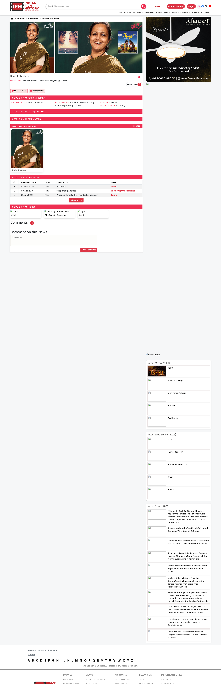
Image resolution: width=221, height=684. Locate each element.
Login (191, 6)
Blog (207, 12)
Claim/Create (175, 6)
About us (166, 679)
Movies (127, 12)
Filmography (37, 90)
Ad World (175, 12)
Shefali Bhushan (50, 18)
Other (194, 12)
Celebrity (137, 12)
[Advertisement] (180, 334)
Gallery (185, 12)
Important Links (171, 674)
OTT (202, 12)
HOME (121, 12)
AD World (121, 674)
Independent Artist (96, 679)
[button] (156, 6)
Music (158, 12)
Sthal (114, 186)
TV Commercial (123, 679)
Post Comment (89, 250)
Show (142, 679)
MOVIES (67, 674)
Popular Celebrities (27, 18)
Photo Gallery (20, 90)
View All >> (76, 200)
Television (148, 12)
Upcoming (68, 679)
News (166, 12)
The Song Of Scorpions (123, 190)
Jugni (114, 195)
